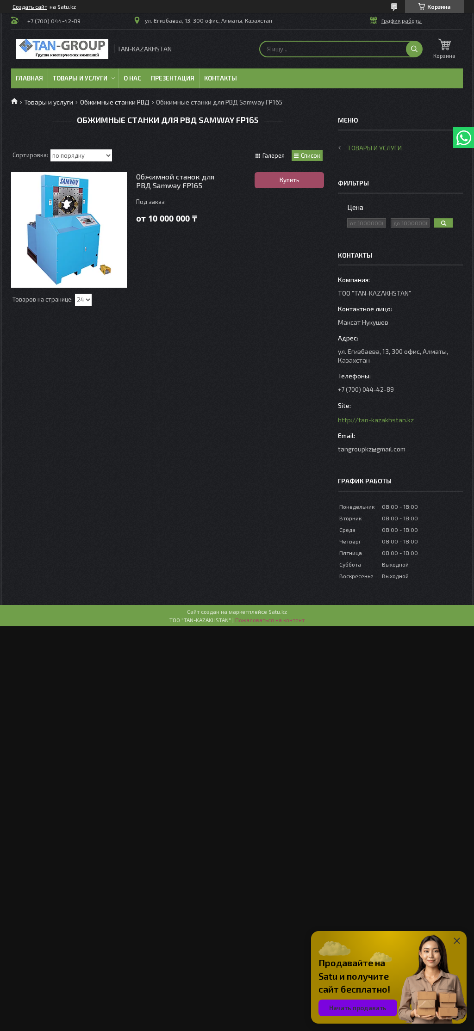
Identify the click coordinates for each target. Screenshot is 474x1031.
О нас (132, 78)
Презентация (172, 78)
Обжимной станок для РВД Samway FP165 (175, 181)
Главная (29, 78)
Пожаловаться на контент (270, 620)
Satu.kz (277, 611)
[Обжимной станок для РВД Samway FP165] (69, 230)
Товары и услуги (80, 78)
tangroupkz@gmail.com (371, 449)
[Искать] (414, 49)
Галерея (273, 155)
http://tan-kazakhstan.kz (376, 420)
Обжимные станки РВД (115, 102)
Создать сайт (29, 6)
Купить (289, 180)
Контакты (220, 78)
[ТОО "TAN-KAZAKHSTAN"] (62, 49)
